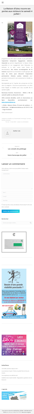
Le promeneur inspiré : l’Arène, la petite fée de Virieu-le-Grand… (15, 372)
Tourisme (28, 118)
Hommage (23, 118)
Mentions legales (26, 412)
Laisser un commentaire (22, 122)
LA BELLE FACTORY (16, 412)
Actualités (9, 118)
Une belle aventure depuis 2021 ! (10, 368)
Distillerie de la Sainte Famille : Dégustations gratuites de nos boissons (17, 379)
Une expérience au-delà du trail (9, 375)
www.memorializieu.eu (8, 102)
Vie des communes (6, 120)
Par (7, 122)
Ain (13, 118)
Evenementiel (17, 118)
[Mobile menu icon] (3, 2)
